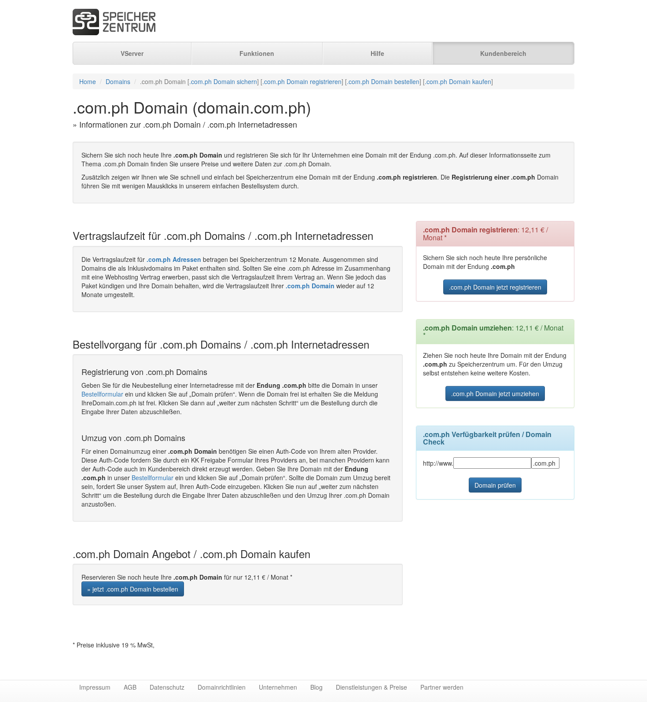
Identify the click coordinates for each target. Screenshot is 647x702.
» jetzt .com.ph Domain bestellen (132, 588)
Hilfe (377, 53)
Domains (118, 81)
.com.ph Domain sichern (223, 81)
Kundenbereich (503, 53)
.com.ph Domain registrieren (302, 81)
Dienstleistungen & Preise (371, 687)
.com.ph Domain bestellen (383, 81)
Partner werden (441, 687)
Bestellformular (102, 394)
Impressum (94, 687)
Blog (316, 687)
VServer (132, 53)
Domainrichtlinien (222, 687)
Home (87, 81)
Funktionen (256, 53)
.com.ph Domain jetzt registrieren (495, 287)
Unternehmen (278, 687)
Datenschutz (167, 687)
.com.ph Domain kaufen (458, 81)
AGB (130, 687)
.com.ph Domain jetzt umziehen (495, 393)
